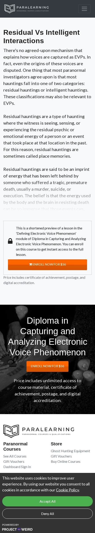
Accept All (47, 501)
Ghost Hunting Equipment (70, 451)
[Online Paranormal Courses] (29, 8)
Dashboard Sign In (17, 467)
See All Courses (15, 456)
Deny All (47, 513)
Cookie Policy (67, 489)
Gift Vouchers (13, 461)
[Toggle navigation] (84, 8)
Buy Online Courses (65, 461)
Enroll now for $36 (49, 264)
